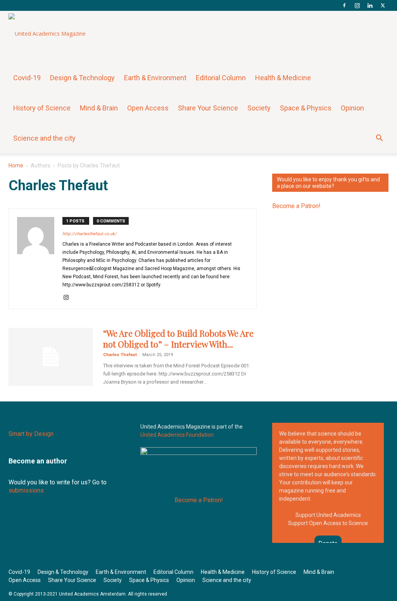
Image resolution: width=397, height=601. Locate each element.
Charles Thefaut (120, 354)
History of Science (42, 108)
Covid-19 (27, 78)
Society (259, 108)
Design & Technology (82, 78)
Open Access (148, 108)
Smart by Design (31, 433)
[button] (379, 139)
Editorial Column (221, 78)
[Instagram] (357, 5)
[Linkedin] (370, 5)
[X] (382, 5)
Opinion (352, 108)
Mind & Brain (99, 108)
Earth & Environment (155, 78)
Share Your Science (208, 108)
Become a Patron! (296, 206)
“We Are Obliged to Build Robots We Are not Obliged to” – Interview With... (178, 338)
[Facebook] (344, 5)
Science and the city (44, 138)
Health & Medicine (283, 78)
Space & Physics (305, 108)
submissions (26, 490)
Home (16, 165)
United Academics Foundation (177, 435)
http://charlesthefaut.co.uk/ (89, 233)
